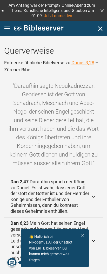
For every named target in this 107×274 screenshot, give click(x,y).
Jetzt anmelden (58, 15)
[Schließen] (100, 28)
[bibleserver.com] (39, 28)
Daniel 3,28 (82, 62)
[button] (102, 10)
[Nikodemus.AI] (12, 262)
